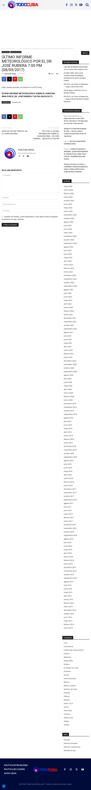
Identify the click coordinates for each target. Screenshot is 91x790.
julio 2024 (67, 225)
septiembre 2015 (70, 578)
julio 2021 (67, 336)
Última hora (68, 718)
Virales (66, 725)
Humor (66, 675)
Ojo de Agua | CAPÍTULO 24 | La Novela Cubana (75, 91)
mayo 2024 (68, 232)
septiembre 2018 (70, 457)
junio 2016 (68, 546)
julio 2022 (67, 293)
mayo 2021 (68, 343)
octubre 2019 (69, 411)
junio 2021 (68, 339)
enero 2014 (68, 628)
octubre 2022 (69, 282)
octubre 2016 (69, 532)
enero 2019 (68, 443)
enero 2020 (68, 400)
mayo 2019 (68, 428)
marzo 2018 (68, 478)
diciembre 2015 (70, 567)
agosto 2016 (68, 539)
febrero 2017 (69, 517)
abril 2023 (68, 261)
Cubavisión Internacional (74, 650)
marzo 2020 (68, 393)
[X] (76, 5)
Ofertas (67, 696)
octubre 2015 (69, 574)
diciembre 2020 (70, 361)
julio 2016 (67, 542)
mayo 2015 (68, 592)
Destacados (11, 49)
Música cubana (70, 685)
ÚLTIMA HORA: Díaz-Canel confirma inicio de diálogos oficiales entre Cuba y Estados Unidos (75, 76)
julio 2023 (67, 250)
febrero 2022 (69, 311)
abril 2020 (68, 389)
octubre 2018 (69, 453)
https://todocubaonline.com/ (27, 153)
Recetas (67, 700)
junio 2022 (68, 297)
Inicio (3, 49)
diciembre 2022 (70, 275)
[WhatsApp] (20, 79)
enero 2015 (68, 606)
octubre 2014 (69, 614)
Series (66, 707)
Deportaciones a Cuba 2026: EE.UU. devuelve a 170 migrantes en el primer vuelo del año (76, 120)
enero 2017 (68, 521)
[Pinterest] (15, 79)
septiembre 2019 (70, 414)
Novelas (67, 693)
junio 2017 (68, 510)
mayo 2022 (68, 300)
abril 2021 (68, 346)
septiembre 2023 (70, 243)
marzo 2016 (68, 557)
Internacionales (70, 678)
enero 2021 (68, 357)
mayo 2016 (68, 549)
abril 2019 (68, 432)
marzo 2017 (68, 514)
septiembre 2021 (70, 329)
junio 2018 (68, 468)
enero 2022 (68, 314)
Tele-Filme (68, 710)
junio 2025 (68, 204)
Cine (65, 643)
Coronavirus (68, 646)
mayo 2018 (68, 471)
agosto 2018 (68, 460)
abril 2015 (68, 596)
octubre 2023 (69, 240)
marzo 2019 (68, 435)
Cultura (67, 653)
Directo (66, 664)
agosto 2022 (68, 289)
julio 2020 (67, 378)
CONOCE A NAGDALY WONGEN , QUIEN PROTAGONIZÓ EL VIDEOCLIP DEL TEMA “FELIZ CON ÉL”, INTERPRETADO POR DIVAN (76, 154)
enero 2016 (68, 564)
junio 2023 (68, 254)
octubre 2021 (69, 325)
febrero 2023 (69, 268)
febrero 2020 (69, 396)
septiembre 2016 (70, 535)
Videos (66, 721)
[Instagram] (71, 5)
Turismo (67, 714)
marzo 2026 (68, 190)
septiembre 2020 (70, 371)
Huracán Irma (16, 102)
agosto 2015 (68, 581)
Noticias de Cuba (16, 52)
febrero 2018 (69, 482)
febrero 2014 (69, 624)
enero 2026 (68, 197)
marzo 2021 (68, 350)
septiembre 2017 (70, 500)
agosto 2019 (68, 418)
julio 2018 (67, 464)
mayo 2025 (68, 208)
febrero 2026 (69, 193)
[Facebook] (66, 5)
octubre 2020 (69, 368)
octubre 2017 (69, 496)
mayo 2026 (68, 186)
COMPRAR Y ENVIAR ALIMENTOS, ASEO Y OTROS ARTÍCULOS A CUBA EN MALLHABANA (76, 169)
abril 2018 (68, 475)
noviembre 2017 (70, 492)
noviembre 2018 (70, 450)
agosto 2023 (68, 247)
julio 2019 (67, 421)
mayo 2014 (68, 621)
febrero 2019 (69, 439)
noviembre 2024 (70, 215)
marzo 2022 (68, 307)
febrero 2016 (69, 560)
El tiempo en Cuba (71, 668)
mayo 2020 (68, 386)
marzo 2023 (68, 265)
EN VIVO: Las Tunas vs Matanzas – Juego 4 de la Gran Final (76, 85)
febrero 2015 (69, 603)
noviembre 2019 (70, 407)
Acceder (67, 740)
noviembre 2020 (70, 364)
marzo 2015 (68, 599)
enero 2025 (68, 211)
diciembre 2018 (70, 446)
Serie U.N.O (68, 703)
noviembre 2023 (70, 236)
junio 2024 (68, 229)
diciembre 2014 (70, 610)
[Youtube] (81, 5)
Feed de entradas (71, 743)
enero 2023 (68, 272)
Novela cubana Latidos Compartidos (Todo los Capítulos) (75, 133)
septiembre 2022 (70, 286)
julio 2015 (67, 585)
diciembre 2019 (70, 403)
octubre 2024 (69, 218)
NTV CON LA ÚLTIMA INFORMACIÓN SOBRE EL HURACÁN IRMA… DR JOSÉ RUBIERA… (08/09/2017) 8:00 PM (46, 135)
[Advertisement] (45, 27)
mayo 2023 (68, 257)
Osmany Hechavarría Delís (73, 164)
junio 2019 (68, 425)
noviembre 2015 (70, 571)
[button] (87, 5)
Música (66, 682)
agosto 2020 (68, 375)
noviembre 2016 (70, 528)
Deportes (67, 657)
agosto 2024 (68, 222)
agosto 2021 (68, 332)
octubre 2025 (69, 200)
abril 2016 (68, 553)
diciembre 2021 (70, 318)
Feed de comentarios (72, 747)
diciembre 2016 (70, 525)
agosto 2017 (68, 503)
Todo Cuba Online (10, 74)
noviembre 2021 (70, 322)
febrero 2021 (69, 354)
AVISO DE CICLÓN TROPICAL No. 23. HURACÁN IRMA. (15, 132)
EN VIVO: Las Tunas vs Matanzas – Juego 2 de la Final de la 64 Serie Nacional (76, 99)
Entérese (67, 671)
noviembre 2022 (70, 279)
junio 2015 (68, 589)
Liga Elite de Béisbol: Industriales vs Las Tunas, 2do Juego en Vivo (76, 68)
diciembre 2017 (70, 489)
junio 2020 (68, 382)
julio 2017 (67, 507)
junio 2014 (68, 617)
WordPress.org (69, 750)
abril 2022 (68, 304)
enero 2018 (68, 485)
